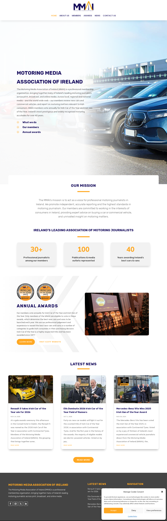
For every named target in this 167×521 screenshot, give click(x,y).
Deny (133, 510)
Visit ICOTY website (50, 342)
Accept (113, 510)
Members (76, 15)
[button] (162, 492)
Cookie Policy (132, 516)
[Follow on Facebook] (10, 504)
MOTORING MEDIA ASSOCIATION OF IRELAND (50, 77)
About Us (64, 15)
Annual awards (31, 132)
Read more (83, 460)
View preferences (153, 510)
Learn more (25, 342)
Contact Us (109, 15)
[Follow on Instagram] (15, 504)
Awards (88, 15)
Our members (30, 127)
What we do (29, 122)
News (97, 15)
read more (15, 445)
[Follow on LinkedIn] (26, 504)
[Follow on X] (21, 504)
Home (54, 15)
